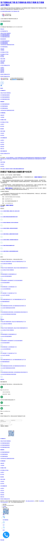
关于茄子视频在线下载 (14, 11)
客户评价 (2, 56)
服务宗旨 (2, 72)
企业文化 (2, 68)
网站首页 (1, 88)
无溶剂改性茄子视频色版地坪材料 (7, 44)
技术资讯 (2, 63)
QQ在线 (4, 506)
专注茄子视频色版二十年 (11, 157)
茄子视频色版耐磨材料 (5, 35)
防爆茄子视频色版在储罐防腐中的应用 (18, 168)
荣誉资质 (2, 71)
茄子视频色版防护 (36, 157)
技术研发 (2, 69)
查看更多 (2, 319)
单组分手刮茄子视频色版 (5, 33)
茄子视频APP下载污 (4, 52)
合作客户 (2, 55)
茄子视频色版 (3, 11)
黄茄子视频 (2, 58)
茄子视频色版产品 (4, 31)
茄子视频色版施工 (4, 46)
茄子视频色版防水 (14, 158)
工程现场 (2, 50)
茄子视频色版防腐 (22, 158)
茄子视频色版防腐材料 (5, 34)
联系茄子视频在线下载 (5, 74)
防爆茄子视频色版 (9, 205)
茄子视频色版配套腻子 (5, 41)
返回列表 (2, 206)
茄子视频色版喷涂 (29, 158)
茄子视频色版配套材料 (28, 157)
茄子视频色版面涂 (4, 42)
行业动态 (2, 62)
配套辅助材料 (3, 38)
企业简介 (2, 67)
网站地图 (8, 11)
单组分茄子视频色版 (6, 158)
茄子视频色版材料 (37, 158)
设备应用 (2, 48)
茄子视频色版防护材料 (5, 36)
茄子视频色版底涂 (4, 43)
